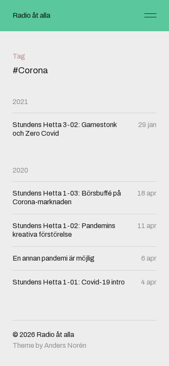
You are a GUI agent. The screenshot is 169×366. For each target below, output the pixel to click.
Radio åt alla (31, 15)
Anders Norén (65, 345)
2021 (20, 101)
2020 (20, 170)
